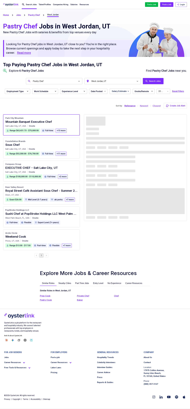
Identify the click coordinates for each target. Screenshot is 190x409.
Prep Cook (45, 296)
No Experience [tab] (114, 283)
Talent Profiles (45, 4)
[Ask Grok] (19, 340)
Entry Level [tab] (98, 283)
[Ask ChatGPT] (25, 340)
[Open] (79, 81)
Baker (80, 300)
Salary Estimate (119, 91)
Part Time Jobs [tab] (82, 283)
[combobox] (54, 81)
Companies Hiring (60, 4)
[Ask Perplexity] (31, 340)
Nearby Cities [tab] (65, 283)
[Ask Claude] (6, 340)
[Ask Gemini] (12, 340)
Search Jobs (31, 4)
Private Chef (83, 296)
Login (182, 4)
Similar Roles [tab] (48, 283)
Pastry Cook (46, 300)
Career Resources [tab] (133, 283)
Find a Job (151, 4)
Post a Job (166, 4)
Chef (116, 296)
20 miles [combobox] (162, 91)
